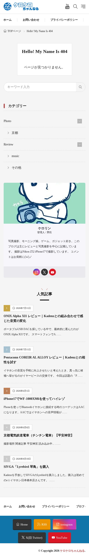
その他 (16, 167)
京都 (15, 133)
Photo (7, 121)
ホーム (7, 19)
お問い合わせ (31, 19)
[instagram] (36, 272)
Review (8, 144)
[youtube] (52, 272)
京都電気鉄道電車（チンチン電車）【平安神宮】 (39, 435)
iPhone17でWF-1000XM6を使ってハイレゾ (34, 398)
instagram (66, 524)
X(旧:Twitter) (34, 537)
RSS (44, 524)
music (15, 156)
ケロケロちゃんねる (72, 550)
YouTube (61, 537)
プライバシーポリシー (64, 19)
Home (24, 524)
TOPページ (14, 31)
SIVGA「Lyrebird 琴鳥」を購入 (26, 466)
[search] (80, 87)
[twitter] (44, 272)
